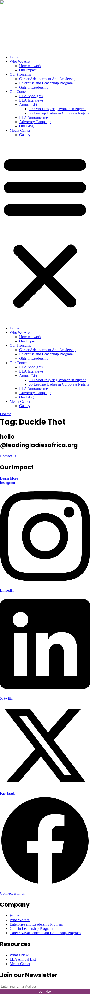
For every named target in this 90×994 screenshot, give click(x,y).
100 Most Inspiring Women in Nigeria (57, 109)
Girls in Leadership (33, 87)
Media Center (20, 130)
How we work (30, 66)
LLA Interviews (31, 100)
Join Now (45, 991)
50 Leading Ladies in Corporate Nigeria (59, 113)
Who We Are (20, 61)
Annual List (28, 104)
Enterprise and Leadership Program (46, 83)
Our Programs (20, 74)
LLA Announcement (35, 117)
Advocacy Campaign (35, 122)
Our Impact (27, 70)
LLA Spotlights (31, 96)
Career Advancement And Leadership (47, 79)
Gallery (24, 135)
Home (14, 57)
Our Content (19, 92)
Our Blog (26, 126)
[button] (45, 231)
